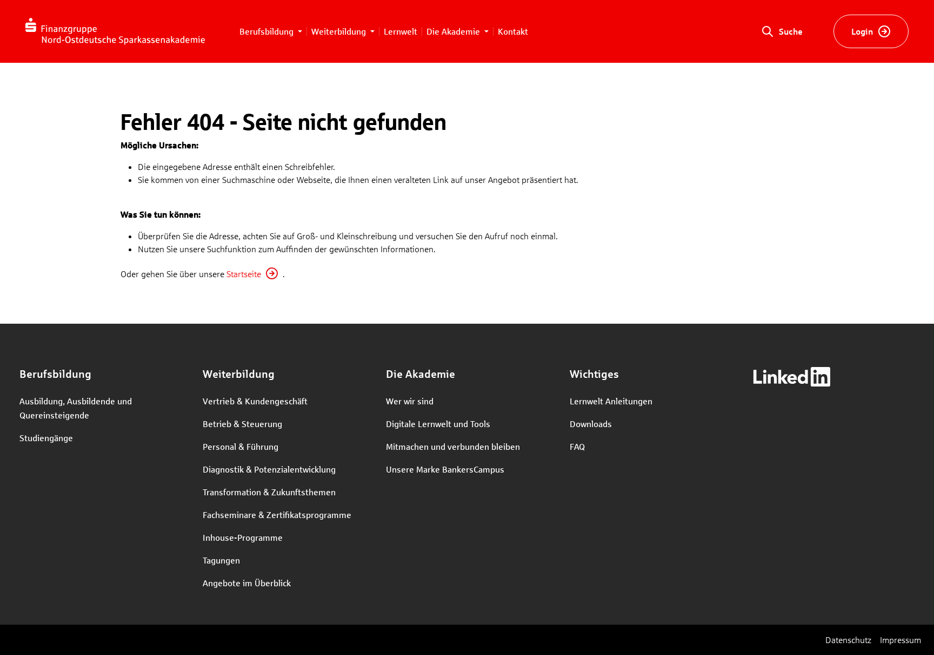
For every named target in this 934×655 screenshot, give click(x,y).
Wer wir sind (409, 401)
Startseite (243, 273)
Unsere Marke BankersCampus (445, 469)
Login (862, 31)
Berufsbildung (267, 31)
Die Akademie (454, 31)
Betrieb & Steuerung (242, 423)
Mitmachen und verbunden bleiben (453, 446)
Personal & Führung (240, 446)
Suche (791, 31)
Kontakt (513, 31)
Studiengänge (46, 438)
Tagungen (221, 560)
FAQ (577, 446)
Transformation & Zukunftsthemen (269, 492)
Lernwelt (400, 31)
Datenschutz (848, 639)
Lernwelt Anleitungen (611, 401)
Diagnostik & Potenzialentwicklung (269, 469)
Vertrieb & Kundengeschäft (255, 401)
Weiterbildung (339, 31)
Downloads (591, 423)
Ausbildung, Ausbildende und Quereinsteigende (75, 408)
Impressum (900, 639)
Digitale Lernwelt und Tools (438, 423)
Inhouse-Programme (243, 537)
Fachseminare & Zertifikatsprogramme (277, 514)
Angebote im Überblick (247, 583)
